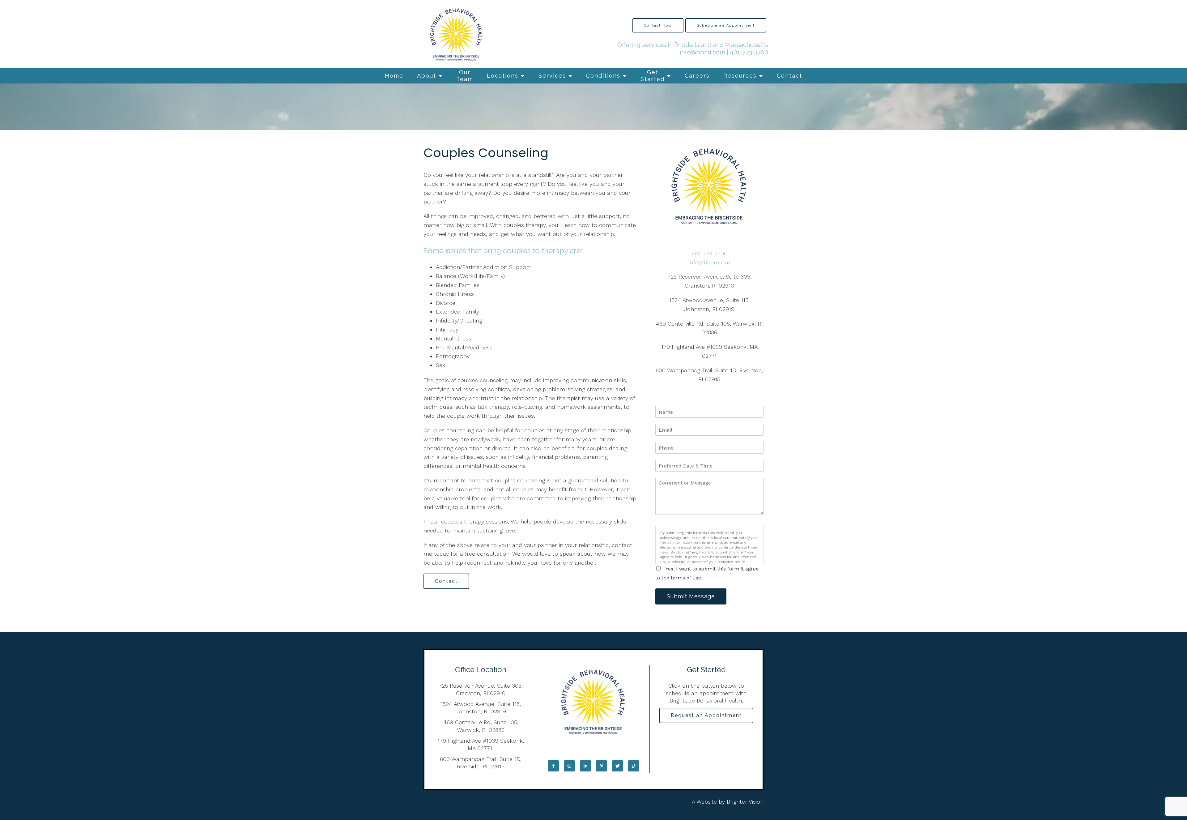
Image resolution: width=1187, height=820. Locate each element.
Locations (502, 75)
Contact (789, 75)
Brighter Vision (745, 801)
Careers (697, 75)
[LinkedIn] (585, 765)
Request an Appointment (706, 715)
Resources (740, 75)
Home (394, 75)
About (426, 75)
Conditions (603, 75)
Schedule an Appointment (726, 25)
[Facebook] (553, 765)
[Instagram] (569, 765)
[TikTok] (633, 765)
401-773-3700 (749, 52)
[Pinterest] (601, 765)
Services (552, 75)
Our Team (464, 75)
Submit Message (691, 596)
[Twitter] (617, 765)
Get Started (652, 75)
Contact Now (658, 25)
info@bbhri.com (702, 52)
